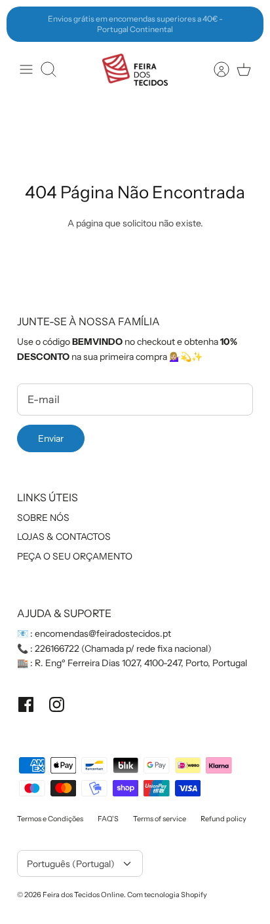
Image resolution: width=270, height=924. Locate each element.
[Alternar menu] (26, 69)
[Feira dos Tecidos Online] (135, 70)
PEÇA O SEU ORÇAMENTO (74, 556)
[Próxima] (246, 24)
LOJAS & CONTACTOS (64, 536)
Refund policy (223, 818)
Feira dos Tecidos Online (83, 894)
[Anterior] (23, 24)
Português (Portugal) (71, 864)
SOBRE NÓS (43, 518)
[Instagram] (56, 704)
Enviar (51, 438)
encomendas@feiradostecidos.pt (103, 633)
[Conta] (215, 69)
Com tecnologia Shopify (167, 894)
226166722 (57, 648)
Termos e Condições (50, 818)
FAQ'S (108, 818)
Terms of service (159, 818)
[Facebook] (25, 704)
